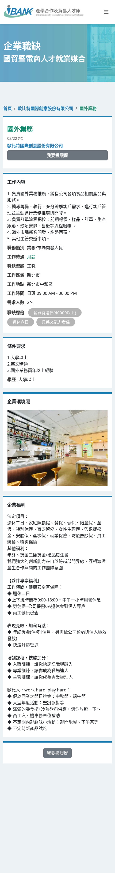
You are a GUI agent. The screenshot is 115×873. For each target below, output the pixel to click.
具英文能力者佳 (56, 322)
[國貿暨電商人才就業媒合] (43, 12)
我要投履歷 (57, 155)
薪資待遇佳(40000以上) (54, 312)
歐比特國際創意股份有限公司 (45, 108)
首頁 (7, 108)
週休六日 (21, 322)
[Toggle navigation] (106, 12)
